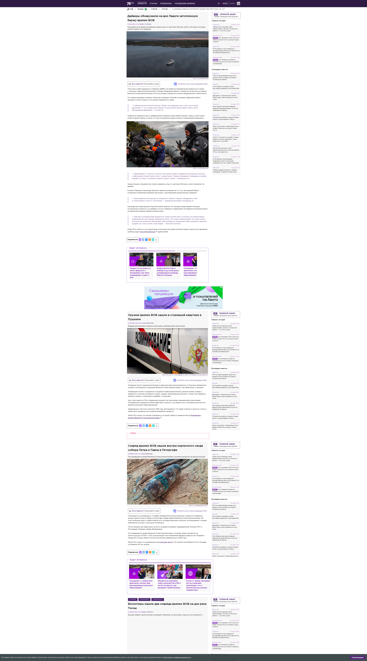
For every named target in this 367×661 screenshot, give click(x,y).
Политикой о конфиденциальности (177, 657)
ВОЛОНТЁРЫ (144, 599)
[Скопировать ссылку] (156, 240)
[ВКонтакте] (146, 239)
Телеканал (166, 3)
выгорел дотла (166, 542)
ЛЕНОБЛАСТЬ (157, 599)
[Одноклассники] (150, 239)
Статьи (153, 3)
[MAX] (140, 239)
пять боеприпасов (147, 232)
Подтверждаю (358, 657)
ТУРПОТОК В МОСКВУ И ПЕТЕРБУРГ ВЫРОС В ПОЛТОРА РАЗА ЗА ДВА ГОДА (200, 9)
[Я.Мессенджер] (153, 239)
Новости (142, 3)
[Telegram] (143, 239)
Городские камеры (185, 3)
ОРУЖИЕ (133, 599)
